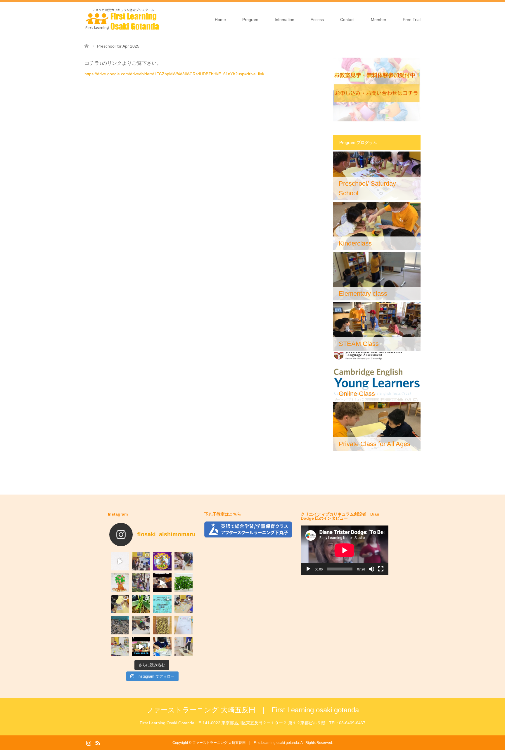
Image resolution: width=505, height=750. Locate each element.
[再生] (308, 569)
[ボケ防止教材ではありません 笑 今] (120, 604)
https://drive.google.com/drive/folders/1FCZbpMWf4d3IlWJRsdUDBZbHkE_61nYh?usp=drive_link (174, 74)
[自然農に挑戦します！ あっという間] (162, 625)
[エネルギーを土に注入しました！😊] (141, 625)
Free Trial (412, 19)
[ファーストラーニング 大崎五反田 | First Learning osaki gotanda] (122, 19)
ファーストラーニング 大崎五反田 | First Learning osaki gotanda (252, 710)
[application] (344, 550)
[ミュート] (371, 569)
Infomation (284, 19)
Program (250, 19)
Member (378, 19)
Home (220, 19)
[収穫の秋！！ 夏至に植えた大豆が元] (183, 582)
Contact (347, 19)
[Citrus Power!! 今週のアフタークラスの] (183, 561)
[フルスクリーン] (381, 569)
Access (317, 19)
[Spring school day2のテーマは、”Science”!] (183, 646)
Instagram (88, 742)
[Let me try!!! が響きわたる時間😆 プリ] (162, 582)
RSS (97, 742)
